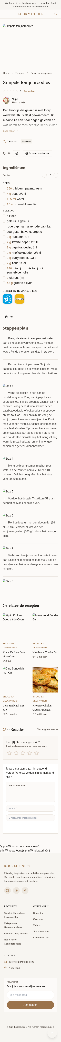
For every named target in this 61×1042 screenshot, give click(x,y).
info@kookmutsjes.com (21, 961)
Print (11, 317)
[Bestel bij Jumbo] (19, 299)
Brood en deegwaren (42, 73)
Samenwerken (41, 931)
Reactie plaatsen (20, 827)
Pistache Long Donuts (16, 933)
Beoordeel (29, 91)
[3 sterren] (23, 753)
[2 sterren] (16, 753)
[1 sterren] (9, 753)
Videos (36, 925)
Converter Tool (41, 937)
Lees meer (9, 131)
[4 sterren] (30, 753)
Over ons (38, 919)
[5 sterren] (36, 753)
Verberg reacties (46, 729)
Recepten (20, 73)
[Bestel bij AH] (7, 299)
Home (6, 73)
